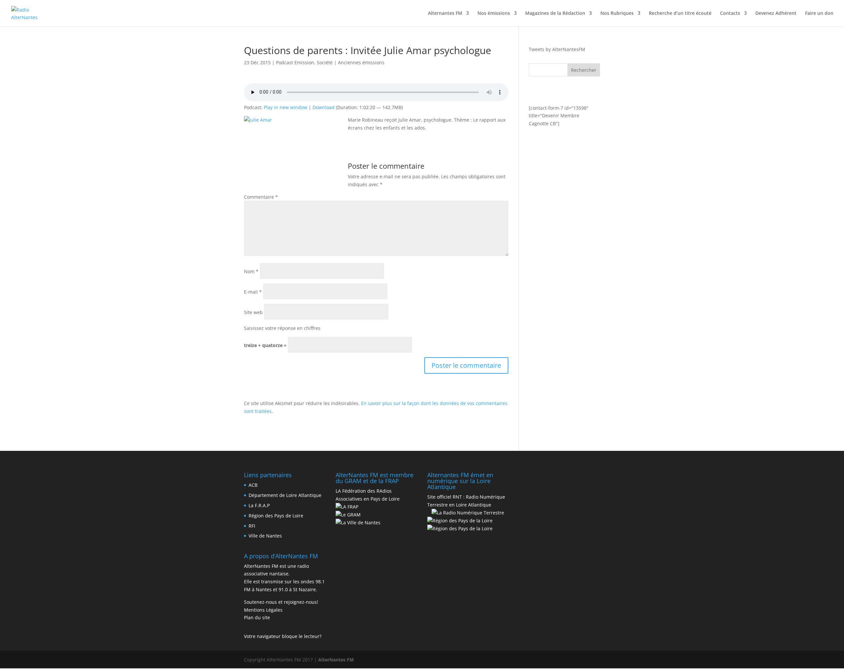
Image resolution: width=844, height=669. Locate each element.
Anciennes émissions (361, 62)
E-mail (253, 292)
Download (324, 107)
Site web (253, 312)
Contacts (730, 13)
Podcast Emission (295, 62)
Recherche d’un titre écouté (680, 13)
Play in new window (285, 107)
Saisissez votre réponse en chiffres (282, 328)
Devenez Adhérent (776, 13)
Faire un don (819, 13)
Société (325, 62)
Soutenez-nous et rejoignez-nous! (281, 602)
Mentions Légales (263, 610)
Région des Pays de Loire (276, 515)
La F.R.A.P (259, 505)
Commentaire (261, 197)
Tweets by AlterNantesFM (557, 49)
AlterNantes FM (336, 659)
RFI (252, 526)
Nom (251, 271)
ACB (253, 485)
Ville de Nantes (265, 536)
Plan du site (257, 617)
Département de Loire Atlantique (285, 495)
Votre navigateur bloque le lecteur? (282, 636)
